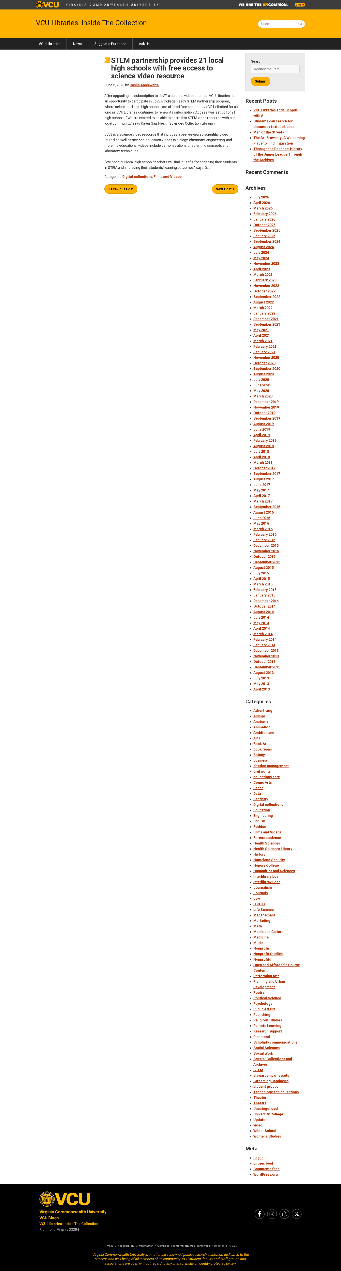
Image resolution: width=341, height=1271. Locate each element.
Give (299, 4)
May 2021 (261, 330)
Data (257, 793)
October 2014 (264, 606)
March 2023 (263, 274)
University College (268, 1114)
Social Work (263, 1053)
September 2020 (266, 368)
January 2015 (264, 595)
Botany (259, 755)
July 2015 (261, 573)
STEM (258, 1070)
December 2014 (266, 601)
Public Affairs (264, 1009)
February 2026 (264, 214)
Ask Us (144, 44)
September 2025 (266, 230)
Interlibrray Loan (266, 882)
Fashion (259, 827)
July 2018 (261, 451)
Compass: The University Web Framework (183, 1245)
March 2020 (263, 396)
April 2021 (261, 335)
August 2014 (263, 612)
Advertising (262, 710)
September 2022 (266, 297)
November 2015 (266, 551)
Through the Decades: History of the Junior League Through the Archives (277, 154)
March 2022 (263, 308)
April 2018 (261, 457)
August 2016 (263, 512)
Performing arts (266, 976)
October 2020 (264, 363)
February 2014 (264, 639)
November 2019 (266, 407)
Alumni (259, 716)
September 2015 (266, 562)
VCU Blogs (49, 1218)
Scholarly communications (275, 1042)
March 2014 (263, 634)
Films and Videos (168, 177)
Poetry (258, 992)
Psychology (262, 1003)
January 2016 (264, 540)
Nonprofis (261, 948)
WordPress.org (265, 1174)
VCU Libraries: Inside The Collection (91, 23)
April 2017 (261, 496)
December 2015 (266, 545)
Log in (258, 1158)
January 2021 (264, 352)
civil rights (262, 771)
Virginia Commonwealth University (113, 4)
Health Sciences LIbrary (272, 849)
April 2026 (261, 203)
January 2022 (264, 313)
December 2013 (266, 650)
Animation (261, 727)
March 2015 (263, 584)
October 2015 (264, 556)
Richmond (261, 1037)
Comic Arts (262, 782)
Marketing (261, 921)
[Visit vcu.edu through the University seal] (101, 1200)
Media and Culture (268, 932)
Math (257, 926)
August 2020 (263, 374)
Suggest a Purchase (110, 44)
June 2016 (261, 518)
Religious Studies (267, 1020)
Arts (256, 738)
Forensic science (267, 838)
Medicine (261, 937)
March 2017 (263, 501)
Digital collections (137, 177)
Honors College (266, 865)
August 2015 (263, 568)
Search (265, 24)
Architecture (263, 733)
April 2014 (261, 628)
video (257, 1125)
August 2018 (263, 446)
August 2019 (263, 424)
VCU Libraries (49, 44)
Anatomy (260, 722)
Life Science (263, 909)
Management (264, 915)
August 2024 (263, 247)
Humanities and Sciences (274, 871)
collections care (266, 777)
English (259, 821)
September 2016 (266, 507)
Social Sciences (266, 1048)
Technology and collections (276, 1092)
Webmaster (146, 1245)
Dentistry (260, 799)
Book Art (260, 744)
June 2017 (261, 485)
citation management (271, 766)
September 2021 (266, 324)
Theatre (259, 1103)
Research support (267, 1031)
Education (261, 810)
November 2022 (266, 286)
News (77, 44)
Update (259, 1120)
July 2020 (261, 380)
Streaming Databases (271, 1081)
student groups (265, 1086)
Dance (258, 788)
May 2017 (261, 490)
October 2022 (264, 291)
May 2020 (261, 391)
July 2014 (261, 617)
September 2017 (266, 474)
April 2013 (261, 689)
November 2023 (266, 263)
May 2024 (261, 258)
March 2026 (263, 208)
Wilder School (264, 1131)
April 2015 (261, 579)
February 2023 (264, 280)
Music (258, 943)
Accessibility (126, 1245)
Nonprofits (262, 959)
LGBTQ (259, 904)
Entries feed (263, 1163)
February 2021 (264, 346)
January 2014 (264, 645)
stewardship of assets (271, 1075)
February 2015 (264, 590)
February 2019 (264, 440)
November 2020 (266, 357)
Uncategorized (265, 1109)
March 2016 (263, 529)
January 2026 (264, 219)
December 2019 (266, 402)
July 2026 (261, 197)
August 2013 (263, 673)
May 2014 (261, 623)
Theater (259, 1097)
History (259, 854)
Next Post (224, 189)
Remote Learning (267, 1026)
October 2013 (264, 661)
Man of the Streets (268, 132)
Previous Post (122, 189)
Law (256, 898)
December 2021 (266, 319)
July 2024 (261, 252)
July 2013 (261, 678)
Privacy (108, 1245)
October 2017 (264, 468)
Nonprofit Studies (268, 954)
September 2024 (266, 241)
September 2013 (266, 667)
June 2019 (261, 429)
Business (260, 760)
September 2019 (266, 418)
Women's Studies (267, 1136)
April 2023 (261, 269)
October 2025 (264, 225)
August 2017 (263, 479)
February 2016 (264, 534)
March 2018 (263, 462)
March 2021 (263, 341)
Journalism (262, 887)
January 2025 (264, 236)
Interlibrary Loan (266, 876)
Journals (260, 893)
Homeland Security (269, 860)
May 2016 (261, 523)
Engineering (263, 816)
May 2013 (261, 684)
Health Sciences (266, 843)
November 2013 (266, 656)
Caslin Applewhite (144, 85)
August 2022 (263, 302)
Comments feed (266, 1169)
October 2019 (264, 413)
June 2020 (261, 385)
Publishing (261, 1015)
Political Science (267, 998)
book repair (262, 749)
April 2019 (261, 435)
